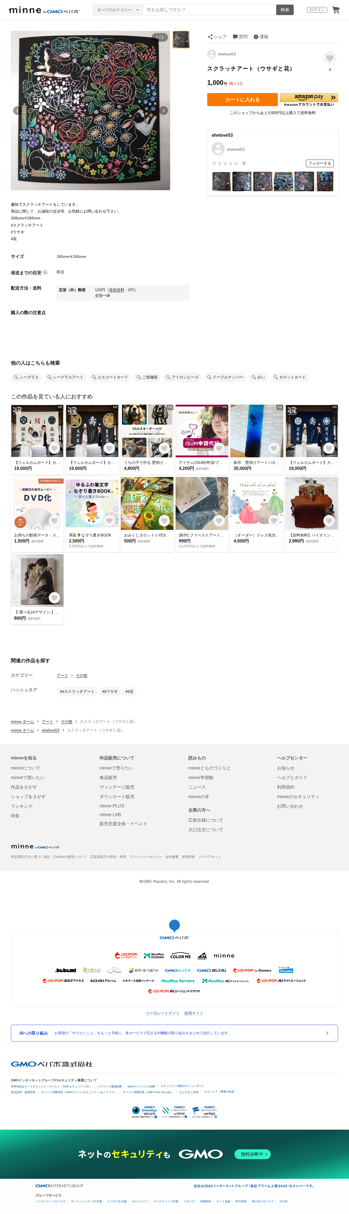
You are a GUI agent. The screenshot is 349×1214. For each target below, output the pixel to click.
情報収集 (205, 1201)
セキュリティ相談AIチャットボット (182, 1085)
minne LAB (110, 814)
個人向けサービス (263, 1201)
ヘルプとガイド (292, 777)
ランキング (22, 806)
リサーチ (189, 1201)
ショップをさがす (28, 796)
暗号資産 (241, 1201)
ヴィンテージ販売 (117, 787)
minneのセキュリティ (298, 796)
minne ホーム (22, 721)
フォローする (319, 163)
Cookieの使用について (70, 857)
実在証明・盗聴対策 (23, 1092)
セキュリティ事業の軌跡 (219, 1091)
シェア (220, 36)
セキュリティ (140, 1201)
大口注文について (205, 829)
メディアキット (209, 857)
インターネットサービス (50, 1201)
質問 (243, 36)
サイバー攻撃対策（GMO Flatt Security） (148, 1092)
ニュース (197, 787)
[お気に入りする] (329, 58)
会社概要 (172, 857)
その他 (81, 675)
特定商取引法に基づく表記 (30, 857)
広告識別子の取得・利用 (108, 857)
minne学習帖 (200, 777)
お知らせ (285, 768)
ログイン (317, 9)
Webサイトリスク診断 (141, 1086)
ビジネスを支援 (117, 1201)
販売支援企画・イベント (124, 823)
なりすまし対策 (188, 1092)
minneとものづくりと (209, 768)
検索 (285, 9)
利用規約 (285, 787)
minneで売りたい (116, 768)
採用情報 (188, 857)
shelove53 (227, 54)
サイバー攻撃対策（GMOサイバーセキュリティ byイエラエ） (79, 1092)
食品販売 (108, 777)
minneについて (25, 768)
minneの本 (198, 796)
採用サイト (193, 1013)
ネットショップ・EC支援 (86, 1201)
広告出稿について (205, 820)
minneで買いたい (28, 777)
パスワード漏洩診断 (109, 1086)
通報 (264, 36)
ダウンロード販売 (117, 796)
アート (62, 675)
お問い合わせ (290, 806)
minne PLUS (112, 806)
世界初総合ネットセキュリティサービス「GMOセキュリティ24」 (51, 1086)
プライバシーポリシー (146, 857)
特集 (15, 815)
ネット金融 (223, 1201)
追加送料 (116, 290)
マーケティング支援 (166, 1201)
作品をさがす (24, 787)
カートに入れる (242, 99)
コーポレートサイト (163, 1013)
